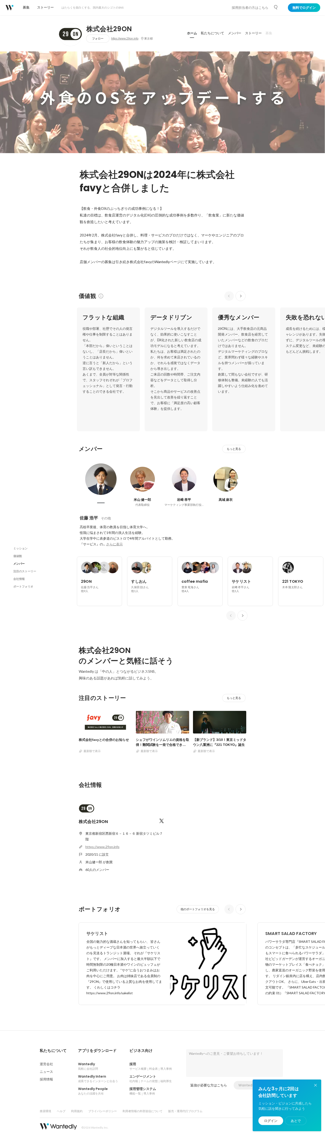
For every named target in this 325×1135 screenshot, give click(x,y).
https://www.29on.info (124, 38)
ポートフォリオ (23, 586)
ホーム (192, 33)
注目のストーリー (24, 571)
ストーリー (253, 33)
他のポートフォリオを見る (198, 909)
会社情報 (19, 579)
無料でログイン (304, 7)
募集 (269, 33)
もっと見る (234, 449)
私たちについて (212, 33)
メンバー (234, 33)
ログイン (270, 1120)
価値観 (17, 556)
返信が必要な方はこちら (208, 1085)
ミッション (20, 548)
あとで (296, 1120)
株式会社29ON (109, 29)
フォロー (97, 38)
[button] (53, 1051)
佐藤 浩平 (89, 518)
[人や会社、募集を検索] (276, 7)
